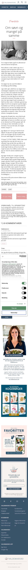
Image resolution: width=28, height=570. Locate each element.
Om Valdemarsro (5, 537)
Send (6, 317)
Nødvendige (14, 312)
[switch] (24, 288)
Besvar (4, 243)
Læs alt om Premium (20, 513)
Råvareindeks (5, 535)
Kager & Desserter (20, 523)
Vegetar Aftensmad (20, 520)
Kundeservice (18, 508)
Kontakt (3, 540)
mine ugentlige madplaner (17, 369)
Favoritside (4, 508)
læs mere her (19, 494)
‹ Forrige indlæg (6, 196)
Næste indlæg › (21, 196)
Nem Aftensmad (5, 525)
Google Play (4, 549)
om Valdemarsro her (14, 379)
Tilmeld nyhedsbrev (14, 489)
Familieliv (4, 189)
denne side (20, 215)
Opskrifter (5, 7)
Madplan (13, 7)
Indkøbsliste (22, 7)
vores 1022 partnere (10, 264)
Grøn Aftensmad (5, 523)
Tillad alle (14, 308)
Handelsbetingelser (20, 511)
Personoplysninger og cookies (14, 563)
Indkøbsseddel (5, 513)
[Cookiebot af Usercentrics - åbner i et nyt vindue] (19, 256)
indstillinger (5, 278)
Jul (15, 525)
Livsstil (9, 189)
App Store (4, 547)
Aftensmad (4, 520)
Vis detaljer (20, 303)
